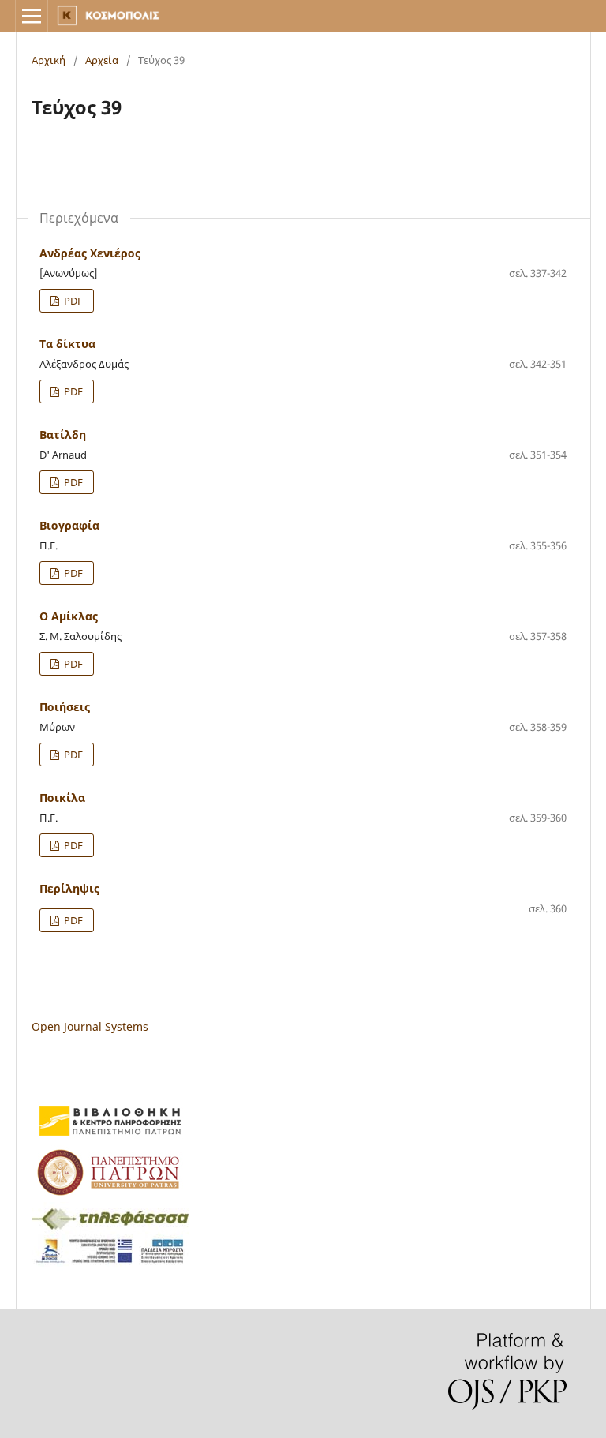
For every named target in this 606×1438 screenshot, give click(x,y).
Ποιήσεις (64, 706)
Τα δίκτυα (67, 343)
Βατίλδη (62, 434)
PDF (72, 301)
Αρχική (48, 60)
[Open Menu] (31, 16)
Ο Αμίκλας (68, 616)
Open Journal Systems (90, 1026)
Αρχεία (101, 60)
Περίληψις (69, 888)
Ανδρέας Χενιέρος (89, 252)
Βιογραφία (69, 525)
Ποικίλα (62, 797)
